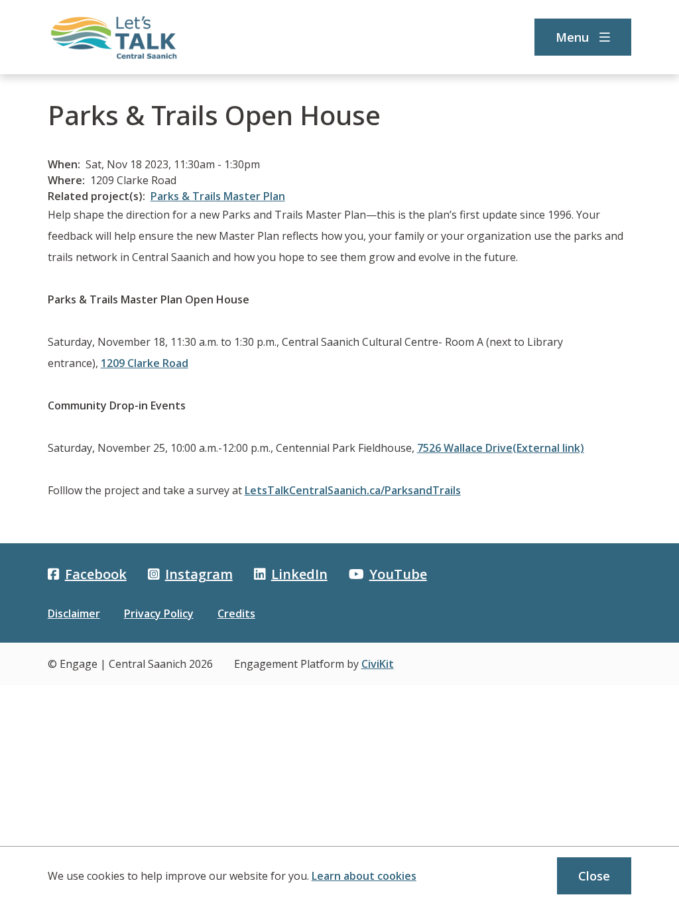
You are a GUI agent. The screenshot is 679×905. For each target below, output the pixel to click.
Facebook (96, 574)
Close (594, 876)
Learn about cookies (364, 876)
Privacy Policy (159, 613)
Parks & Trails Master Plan (218, 196)
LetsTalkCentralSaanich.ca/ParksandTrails (353, 490)
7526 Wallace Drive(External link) (500, 448)
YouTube (398, 574)
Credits (236, 613)
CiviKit (377, 664)
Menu (572, 37)
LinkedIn (299, 574)
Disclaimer (74, 613)
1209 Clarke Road (144, 363)
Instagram (199, 574)
